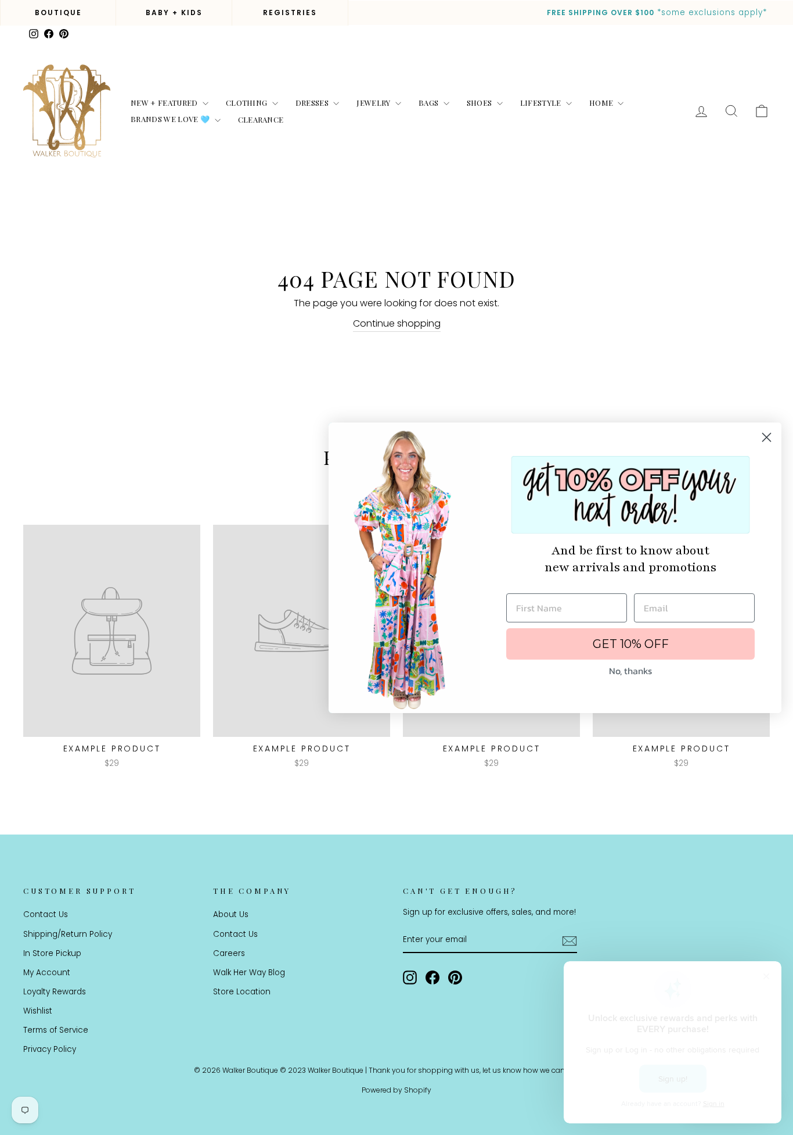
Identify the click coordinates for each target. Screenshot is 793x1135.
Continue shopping (397, 323)
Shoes (480, 103)
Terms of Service (55, 1030)
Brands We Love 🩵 (171, 119)
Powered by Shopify (396, 1090)
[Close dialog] (766, 437)
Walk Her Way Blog (249, 972)
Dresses (313, 103)
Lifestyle (541, 103)
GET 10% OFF (631, 644)
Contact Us (45, 914)
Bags (430, 103)
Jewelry (374, 103)
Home (602, 103)
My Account (46, 972)
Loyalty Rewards (54, 991)
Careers (229, 953)
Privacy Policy (49, 1049)
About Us (230, 914)
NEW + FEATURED (165, 103)
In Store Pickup (52, 953)
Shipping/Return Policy (67, 934)
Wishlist (37, 1010)
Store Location (242, 991)
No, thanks (630, 671)
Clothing (247, 103)
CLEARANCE (261, 119)
